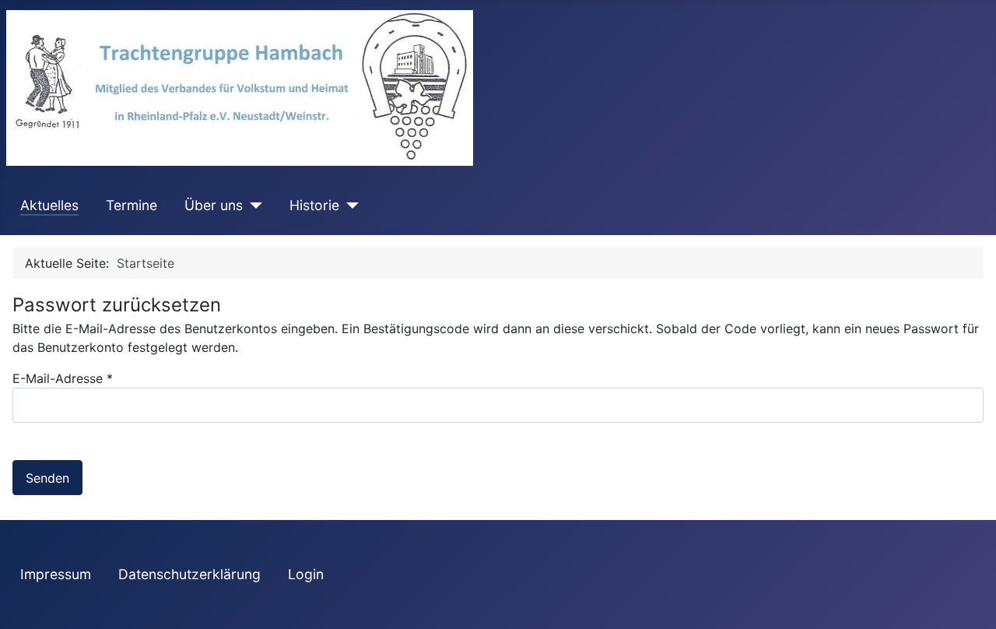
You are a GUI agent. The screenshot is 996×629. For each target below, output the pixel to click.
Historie (314, 205)
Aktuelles (49, 205)
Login (306, 574)
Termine (131, 205)
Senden (47, 478)
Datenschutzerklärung (189, 574)
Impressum (55, 574)
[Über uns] (252, 205)
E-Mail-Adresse (62, 378)
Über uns (213, 205)
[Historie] (349, 205)
